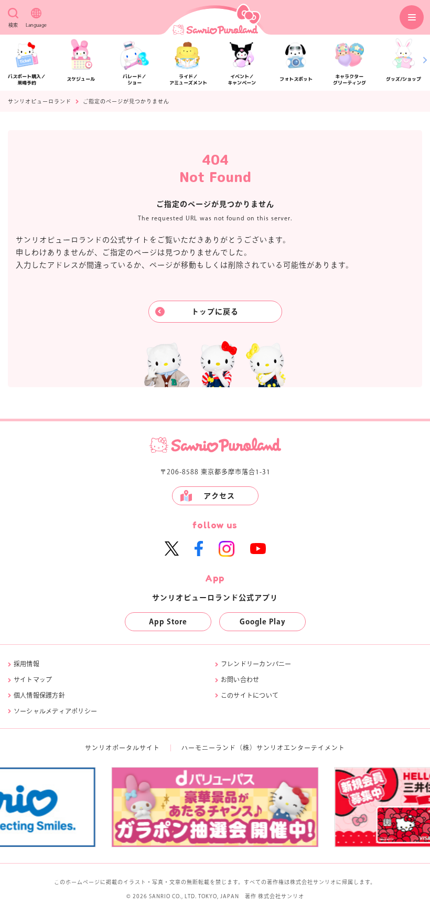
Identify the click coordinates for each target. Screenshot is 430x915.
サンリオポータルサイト (122, 747)
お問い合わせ (240, 679)
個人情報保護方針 (39, 695)
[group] (297, 807)
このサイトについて (249, 695)
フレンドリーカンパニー (256, 664)
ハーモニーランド (208, 747)
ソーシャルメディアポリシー (55, 711)
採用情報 (26, 664)
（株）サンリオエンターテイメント (290, 747)
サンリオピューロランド (39, 101)
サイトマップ (33, 679)
